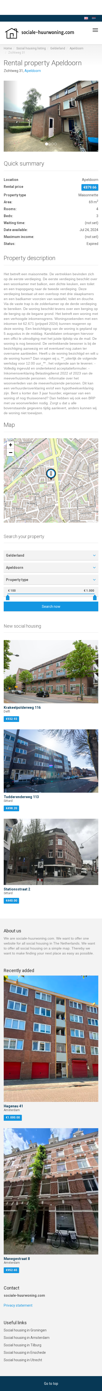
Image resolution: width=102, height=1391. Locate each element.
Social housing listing (31, 48)
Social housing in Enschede (25, 1353)
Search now (51, 607)
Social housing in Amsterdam (27, 1338)
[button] (11, 116)
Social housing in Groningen (25, 1330)
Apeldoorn (76, 48)
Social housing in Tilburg (22, 1345)
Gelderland (57, 48)
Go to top (51, 1384)
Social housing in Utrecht (23, 1360)
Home (8, 48)
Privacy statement (18, 1305)
